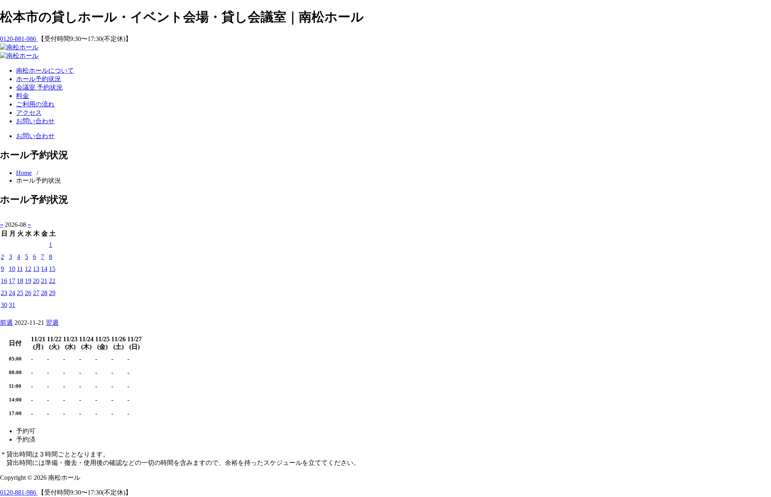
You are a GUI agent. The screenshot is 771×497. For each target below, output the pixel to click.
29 (52, 292)
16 (4, 280)
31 (12, 304)
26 (28, 292)
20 (36, 280)
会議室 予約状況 (39, 87)
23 (4, 292)
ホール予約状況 (38, 78)
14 (44, 268)
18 (20, 280)
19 (28, 280)
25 (20, 292)
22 (52, 280)
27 (36, 292)
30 (4, 304)
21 (44, 280)
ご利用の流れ (35, 104)
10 (12, 268)
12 (28, 268)
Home (24, 172)
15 (52, 268)
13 (36, 268)
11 (20, 268)
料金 (22, 95)
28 (44, 292)
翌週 (52, 322)
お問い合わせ (35, 121)
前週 (6, 322)
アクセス (29, 112)
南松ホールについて (45, 70)
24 (12, 292)
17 (12, 280)
